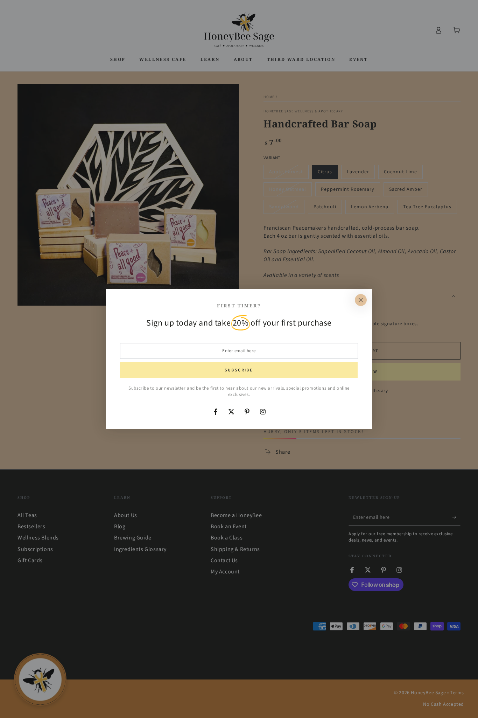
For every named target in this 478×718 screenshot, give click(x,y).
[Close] (360, 300)
